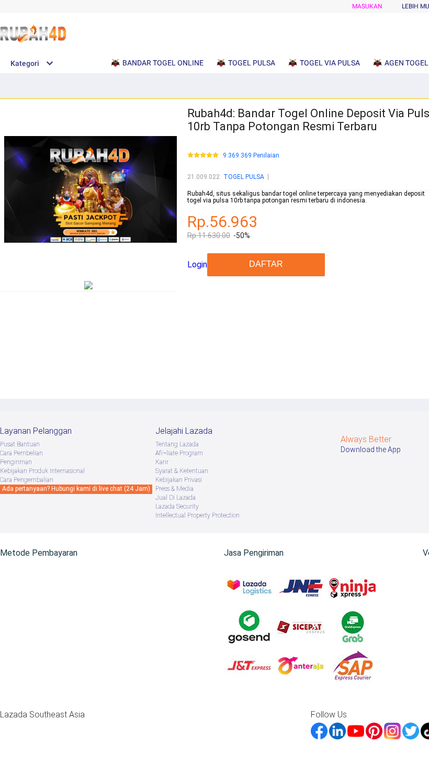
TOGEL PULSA (243, 177)
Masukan (367, 6)
